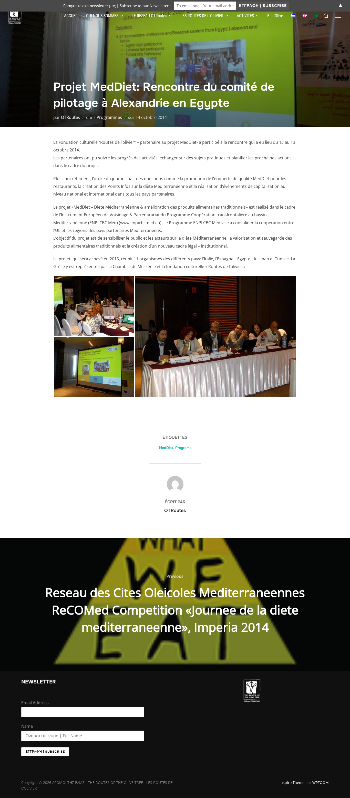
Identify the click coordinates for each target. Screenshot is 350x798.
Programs (183, 447)
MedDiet (166, 447)
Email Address (35, 702)
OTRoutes (70, 117)
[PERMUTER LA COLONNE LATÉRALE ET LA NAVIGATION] (340, 16)
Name (27, 726)
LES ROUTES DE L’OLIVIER (201, 15)
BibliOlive (275, 15)
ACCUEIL (71, 15)
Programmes (109, 117)
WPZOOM (320, 782)
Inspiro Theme (292, 782)
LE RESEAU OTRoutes (149, 15)
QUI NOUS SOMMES (102, 15)
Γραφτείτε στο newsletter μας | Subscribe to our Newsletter (116, 5)
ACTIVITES (245, 15)
